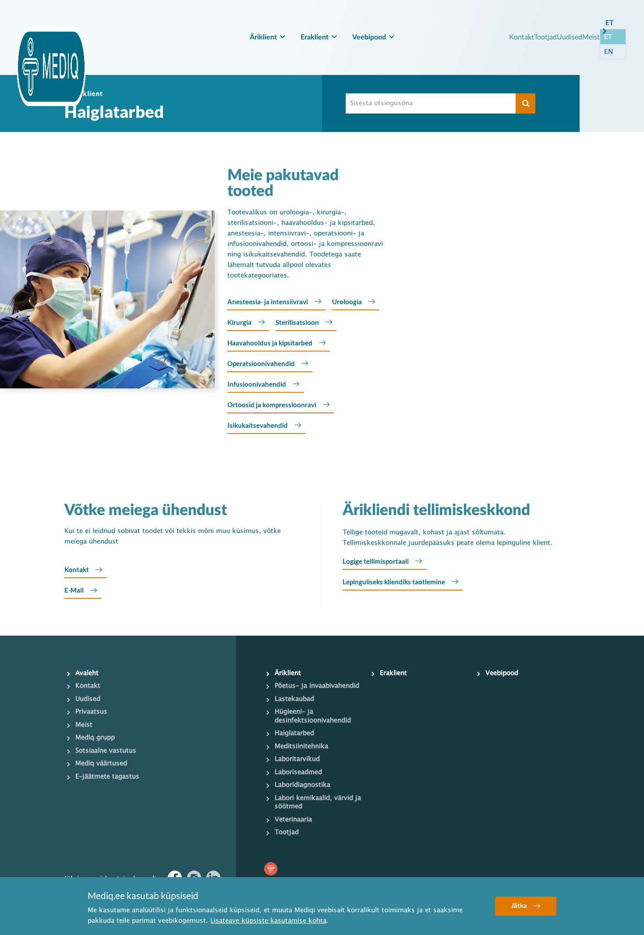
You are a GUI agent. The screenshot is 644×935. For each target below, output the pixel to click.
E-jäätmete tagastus (107, 777)
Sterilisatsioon (297, 322)
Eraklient (315, 37)
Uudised (569, 36)
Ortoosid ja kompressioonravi (271, 405)
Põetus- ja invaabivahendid (317, 686)
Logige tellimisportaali (376, 561)
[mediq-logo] (51, 66)
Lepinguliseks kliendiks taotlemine (394, 582)
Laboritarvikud (297, 759)
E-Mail (74, 590)
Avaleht (87, 673)
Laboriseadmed (298, 772)
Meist (591, 36)
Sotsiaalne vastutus (105, 751)
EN (608, 51)
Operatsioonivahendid (261, 363)
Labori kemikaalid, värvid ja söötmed (318, 802)
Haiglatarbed (294, 733)
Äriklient (263, 37)
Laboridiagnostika (302, 785)
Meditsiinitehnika (301, 746)
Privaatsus (91, 712)
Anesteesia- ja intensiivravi (267, 302)
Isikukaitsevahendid (257, 425)
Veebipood (369, 37)
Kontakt (521, 36)
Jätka (519, 906)
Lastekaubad (294, 699)
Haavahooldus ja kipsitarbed (269, 343)
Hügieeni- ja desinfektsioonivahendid (313, 716)
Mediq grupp (95, 738)
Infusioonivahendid (256, 384)
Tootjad (545, 36)
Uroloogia (347, 302)
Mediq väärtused (101, 764)
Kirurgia (239, 322)
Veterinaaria (293, 820)
